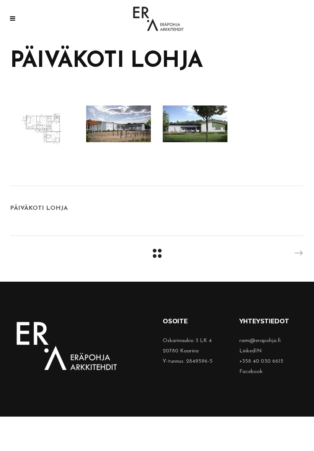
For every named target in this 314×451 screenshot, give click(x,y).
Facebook (251, 372)
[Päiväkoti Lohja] (42, 128)
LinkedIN (250, 351)
